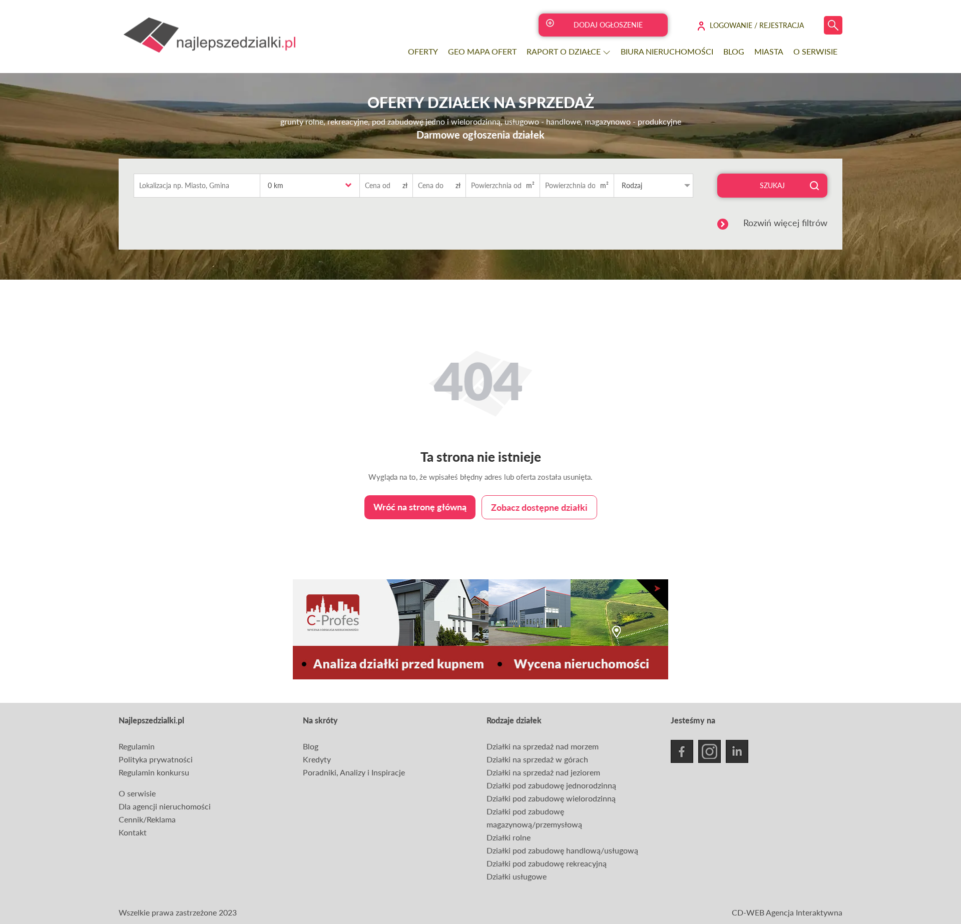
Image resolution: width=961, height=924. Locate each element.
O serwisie (815, 51)
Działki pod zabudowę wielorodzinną (551, 798)
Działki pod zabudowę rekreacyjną (547, 863)
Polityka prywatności (156, 759)
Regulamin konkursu (154, 772)
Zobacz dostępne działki (539, 507)
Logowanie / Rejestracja (757, 25)
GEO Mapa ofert (482, 51)
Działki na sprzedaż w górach (537, 759)
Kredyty (317, 759)
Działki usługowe (517, 876)
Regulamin (137, 746)
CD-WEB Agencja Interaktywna (787, 912)
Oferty (423, 51)
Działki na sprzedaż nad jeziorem (543, 772)
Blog (733, 51)
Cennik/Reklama (147, 819)
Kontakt (133, 832)
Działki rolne (509, 837)
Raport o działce (565, 51)
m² (530, 185)
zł (404, 185)
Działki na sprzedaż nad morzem (543, 746)
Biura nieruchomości (667, 51)
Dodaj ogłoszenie (608, 25)
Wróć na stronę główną (419, 506)
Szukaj (772, 185)
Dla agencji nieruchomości (165, 806)
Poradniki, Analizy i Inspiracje (354, 772)
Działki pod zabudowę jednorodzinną (551, 785)
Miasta (768, 51)
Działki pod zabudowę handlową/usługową (562, 850)
